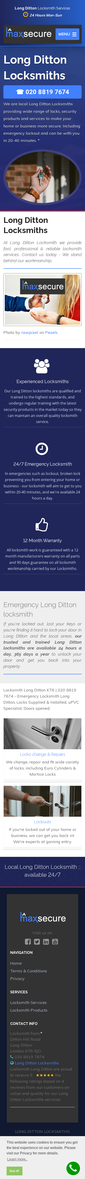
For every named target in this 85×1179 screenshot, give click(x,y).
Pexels (51, 332)
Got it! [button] (14, 1171)
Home (16, 963)
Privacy (17, 978)
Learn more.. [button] (17, 1159)
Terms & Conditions (28, 970)
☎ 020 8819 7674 (42, 92)
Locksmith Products (28, 1010)
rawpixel (29, 332)
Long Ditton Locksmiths (37, 1063)
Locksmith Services (28, 1002)
